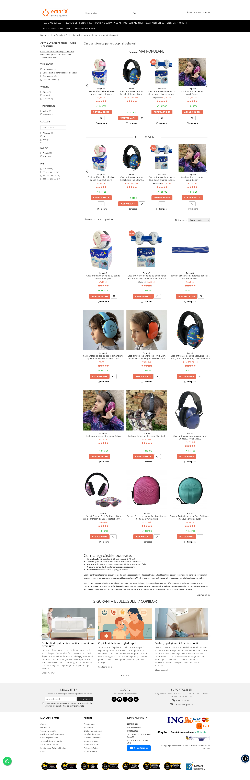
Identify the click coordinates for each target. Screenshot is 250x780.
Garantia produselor (49, 737)
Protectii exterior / (75, 35)
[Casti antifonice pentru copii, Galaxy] (192, 72)
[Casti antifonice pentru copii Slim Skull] (146, 410)
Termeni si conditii (48, 731)
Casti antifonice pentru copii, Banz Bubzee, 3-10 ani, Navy (190, 437)
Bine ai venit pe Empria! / (52, 35)
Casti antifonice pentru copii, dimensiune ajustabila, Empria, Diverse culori (103, 357)
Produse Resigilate (53, 28)
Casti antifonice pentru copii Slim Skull (146, 436)
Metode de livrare (91, 744)
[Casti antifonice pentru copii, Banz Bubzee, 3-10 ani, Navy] (190, 410)
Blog (68, 28)
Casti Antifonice (155, 22)
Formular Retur (90, 751)
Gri (44, 136)
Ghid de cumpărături (93, 731)
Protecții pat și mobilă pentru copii (176, 643)
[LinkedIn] (125, 699)
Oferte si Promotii (177, 22)
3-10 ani (46, 95)
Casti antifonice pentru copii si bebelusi (57, 51)
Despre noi (45, 727)
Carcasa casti (48, 76)
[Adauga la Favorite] (101, 118)
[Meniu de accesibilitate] (245, 758)
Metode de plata (91, 741)
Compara (102, 123)
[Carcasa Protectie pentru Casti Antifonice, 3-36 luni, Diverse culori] (190, 490)
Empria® (47, 156)
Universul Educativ (84, 28)
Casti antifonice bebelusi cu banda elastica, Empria (101, 92)
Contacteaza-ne (141, 748)
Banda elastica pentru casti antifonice (59, 72)
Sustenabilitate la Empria (51, 741)
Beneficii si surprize (92, 734)
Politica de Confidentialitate (72, 706)
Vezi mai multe (203, 595)
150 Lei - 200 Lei (49, 175)
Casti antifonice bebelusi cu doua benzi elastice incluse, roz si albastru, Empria (161, 92)
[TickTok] (130, 699)
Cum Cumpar (89, 724)
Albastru (47, 133)
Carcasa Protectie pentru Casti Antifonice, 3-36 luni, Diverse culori (190, 517)
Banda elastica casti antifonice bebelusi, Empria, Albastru (190, 277)
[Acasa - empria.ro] (54, 13)
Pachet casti (48, 69)
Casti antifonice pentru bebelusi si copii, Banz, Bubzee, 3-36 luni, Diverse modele (131, 92)
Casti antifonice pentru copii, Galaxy (192, 92)
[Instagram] (136, 699)
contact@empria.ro (183, 704)
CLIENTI (88, 718)
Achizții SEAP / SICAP (49, 744)
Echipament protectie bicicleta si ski (55, 54)
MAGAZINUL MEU (49, 718)
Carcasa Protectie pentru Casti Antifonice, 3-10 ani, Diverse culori (146, 517)
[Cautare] (134, 13)
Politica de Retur (91, 748)
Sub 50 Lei (47, 168)
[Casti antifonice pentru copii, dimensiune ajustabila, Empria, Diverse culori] (103, 330)
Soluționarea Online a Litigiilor (53, 748)
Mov (45, 139)
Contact (43, 724)
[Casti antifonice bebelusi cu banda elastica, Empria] (101, 72)
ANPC (42, 751)
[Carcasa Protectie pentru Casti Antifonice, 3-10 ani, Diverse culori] (146, 490)
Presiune (46, 114)
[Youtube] (119, 699)
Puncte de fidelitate (92, 737)
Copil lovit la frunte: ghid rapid (117, 643)
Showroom (88, 727)
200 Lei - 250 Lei (49, 179)
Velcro (45, 111)
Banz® (46, 153)
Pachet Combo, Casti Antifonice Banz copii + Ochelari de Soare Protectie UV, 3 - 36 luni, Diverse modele (103, 517)
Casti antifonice (49, 79)
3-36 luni (47, 98)
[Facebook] (114, 699)
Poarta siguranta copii (108, 22)
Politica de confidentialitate (52, 734)
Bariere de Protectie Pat (79, 22)
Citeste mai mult (48, 672)
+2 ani (45, 92)
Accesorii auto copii (48, 57)
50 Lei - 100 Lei (49, 172)
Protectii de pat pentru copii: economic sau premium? (68, 644)
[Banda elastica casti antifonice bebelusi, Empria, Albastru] (190, 250)
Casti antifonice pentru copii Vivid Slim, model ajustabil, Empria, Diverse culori (147, 357)
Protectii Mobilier (133, 22)
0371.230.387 (183, 700)
